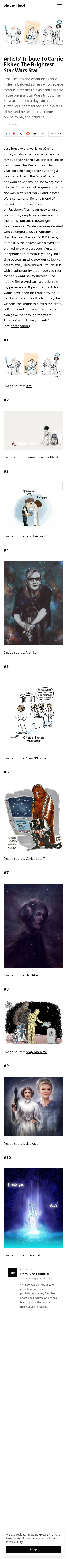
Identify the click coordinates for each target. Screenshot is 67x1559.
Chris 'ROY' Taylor (39, 758)
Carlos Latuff (35, 858)
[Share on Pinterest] (14, 134)
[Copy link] (42, 134)
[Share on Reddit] (28, 134)
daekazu (32, 1143)
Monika (31, 652)
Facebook (15, 209)
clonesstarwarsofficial (42, 457)
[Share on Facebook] (7, 134)
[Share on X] (21, 134)
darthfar (32, 975)
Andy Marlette (36, 1052)
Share (58, 133)
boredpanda (20, 326)
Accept (33, 1549)
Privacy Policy (14, 1542)
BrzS (29, 386)
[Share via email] (35, 134)
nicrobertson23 (37, 536)
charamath (34, 1255)
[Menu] (60, 6)
